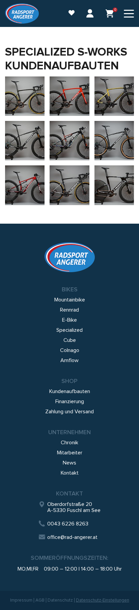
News (69, 462)
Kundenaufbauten (69, 391)
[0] (110, 13)
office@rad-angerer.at (72, 537)
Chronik (69, 442)
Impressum (21, 600)
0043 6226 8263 (67, 523)
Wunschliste (68, 14)
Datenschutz (60, 600)
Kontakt (70, 473)
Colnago (69, 350)
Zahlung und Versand (69, 411)
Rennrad (69, 310)
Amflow (69, 360)
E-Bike (69, 320)
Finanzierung (69, 401)
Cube (69, 340)
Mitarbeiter (69, 452)
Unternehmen (69, 432)
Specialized (69, 330)
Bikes (70, 289)
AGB (40, 600)
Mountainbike (69, 299)
